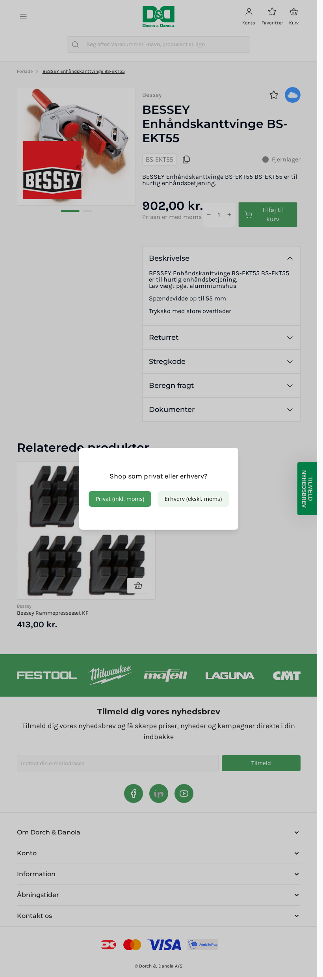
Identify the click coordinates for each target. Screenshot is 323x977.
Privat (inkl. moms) (120, 498)
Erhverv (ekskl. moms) (193, 498)
